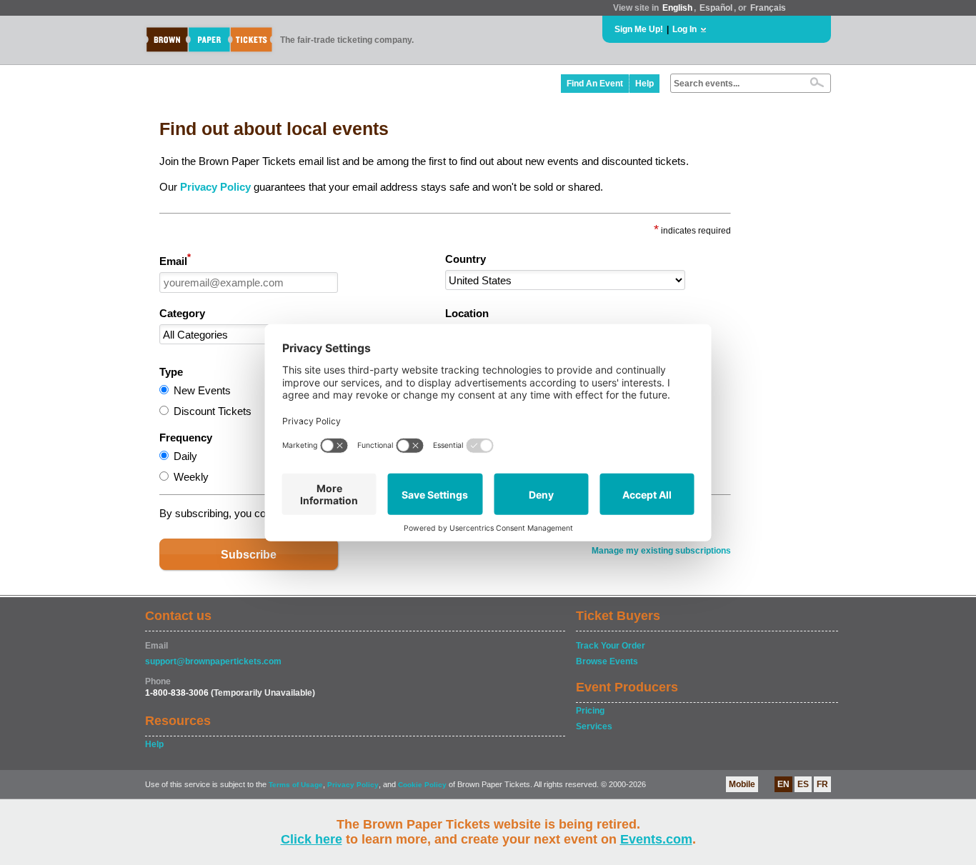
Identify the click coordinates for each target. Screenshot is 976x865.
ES (803, 784)
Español (715, 8)
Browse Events (607, 661)
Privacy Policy (215, 187)
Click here (311, 839)
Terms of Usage (296, 785)
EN (783, 784)
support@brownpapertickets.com (213, 661)
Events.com (656, 839)
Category (182, 313)
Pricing (590, 711)
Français (768, 8)
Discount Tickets (213, 411)
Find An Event (595, 84)
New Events (202, 390)
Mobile (742, 784)
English (677, 8)
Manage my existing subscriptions (661, 551)
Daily (185, 456)
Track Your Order (610, 646)
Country (465, 259)
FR (822, 784)
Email (175, 260)
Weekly (191, 477)
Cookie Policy (422, 785)
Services (594, 726)
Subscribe (249, 555)
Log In (684, 29)
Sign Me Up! (638, 29)
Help (644, 84)
